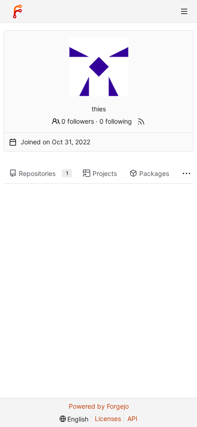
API (132, 418)
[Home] (17, 11)
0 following (115, 121)
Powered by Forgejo (99, 406)
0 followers (77, 121)
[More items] (186, 173)
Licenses (108, 418)
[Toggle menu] (184, 11)
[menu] (74, 419)
